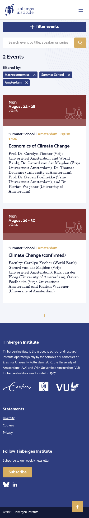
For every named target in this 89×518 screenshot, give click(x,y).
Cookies (8, 425)
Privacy (8, 433)
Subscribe (18, 472)
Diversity (8, 418)
